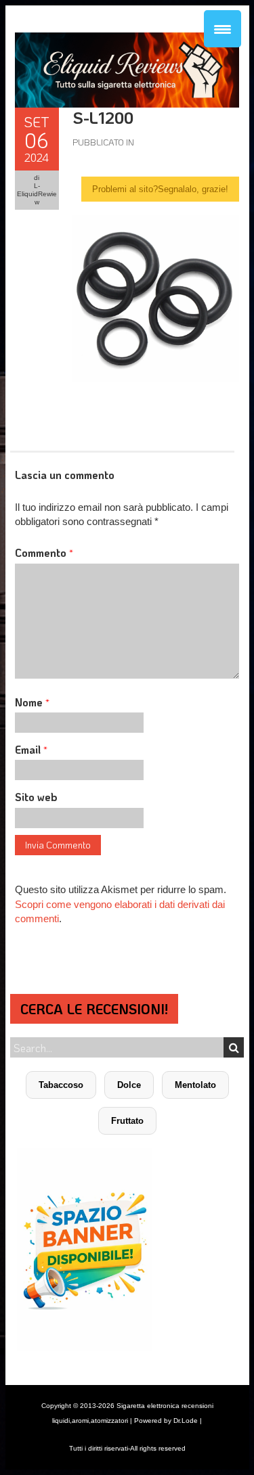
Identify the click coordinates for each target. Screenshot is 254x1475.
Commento (44, 552)
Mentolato (195, 1085)
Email (31, 749)
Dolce (129, 1085)
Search (234, 1047)
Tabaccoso (61, 1085)
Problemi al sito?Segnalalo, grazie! (160, 189)
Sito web (36, 797)
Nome (32, 702)
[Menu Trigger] (222, 28)
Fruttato (127, 1121)
